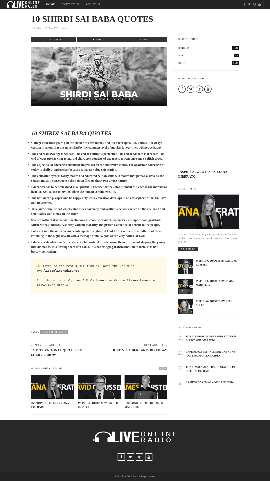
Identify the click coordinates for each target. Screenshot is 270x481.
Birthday (208, 48)
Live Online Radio (58, 28)
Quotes (37, 28)
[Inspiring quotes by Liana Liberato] (52, 387)
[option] (52, 392)
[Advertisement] (99, 315)
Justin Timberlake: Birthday (139, 350)
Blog (208, 55)
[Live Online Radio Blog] (22, 4)
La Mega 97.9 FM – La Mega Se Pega (210, 382)
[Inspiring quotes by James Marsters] (146, 387)
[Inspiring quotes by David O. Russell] (99, 387)
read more (188, 249)
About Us (92, 4)
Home (50, 4)
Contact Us (70, 4)
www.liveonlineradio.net (58, 270)
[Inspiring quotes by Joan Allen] (185, 306)
